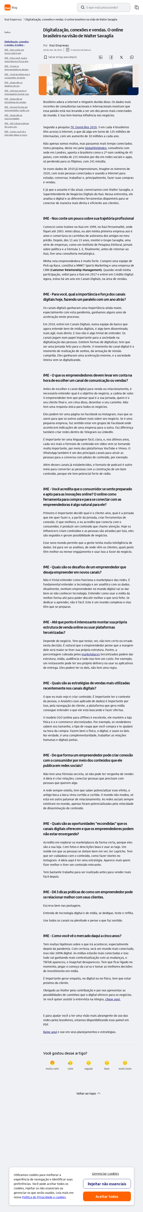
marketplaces (91, 654)
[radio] (52, 1065)
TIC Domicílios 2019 (83, 127)
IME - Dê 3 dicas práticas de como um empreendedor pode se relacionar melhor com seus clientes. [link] (16, 125)
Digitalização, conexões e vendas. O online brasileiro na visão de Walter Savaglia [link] (16, 43)
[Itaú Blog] (10, 7)
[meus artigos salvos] (137, 7)
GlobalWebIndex (96, 148)
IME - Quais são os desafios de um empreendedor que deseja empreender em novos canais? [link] (17, 84)
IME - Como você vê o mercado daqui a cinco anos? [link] (15, 133)
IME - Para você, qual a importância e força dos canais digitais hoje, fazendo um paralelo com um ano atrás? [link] (17, 59)
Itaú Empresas (14, 19)
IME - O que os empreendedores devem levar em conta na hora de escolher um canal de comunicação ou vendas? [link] (17, 67)
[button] (60, 57)
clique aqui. (112, 999)
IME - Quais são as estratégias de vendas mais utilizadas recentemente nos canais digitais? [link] (16, 100)
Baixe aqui (50, 1032)
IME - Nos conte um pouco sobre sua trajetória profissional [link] (15, 51)
